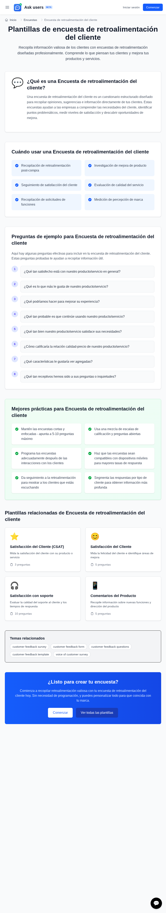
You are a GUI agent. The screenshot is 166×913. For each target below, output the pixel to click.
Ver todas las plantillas (97, 712)
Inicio (13, 19)
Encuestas (30, 19)
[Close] (161, 899)
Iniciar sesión (131, 7)
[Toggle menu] (7, 7)
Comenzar (60, 712)
